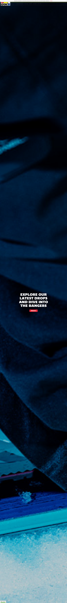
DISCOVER (33, 310)
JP (62, 3)
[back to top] (64, 600)
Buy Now (39, 3)
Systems (26, 3)
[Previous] (2, 302)
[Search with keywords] (65, 3)
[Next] (65, 302)
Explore (34, 3)
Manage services (3, 601)
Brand (30, 3)
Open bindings (20, 3)
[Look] (5, 5)
